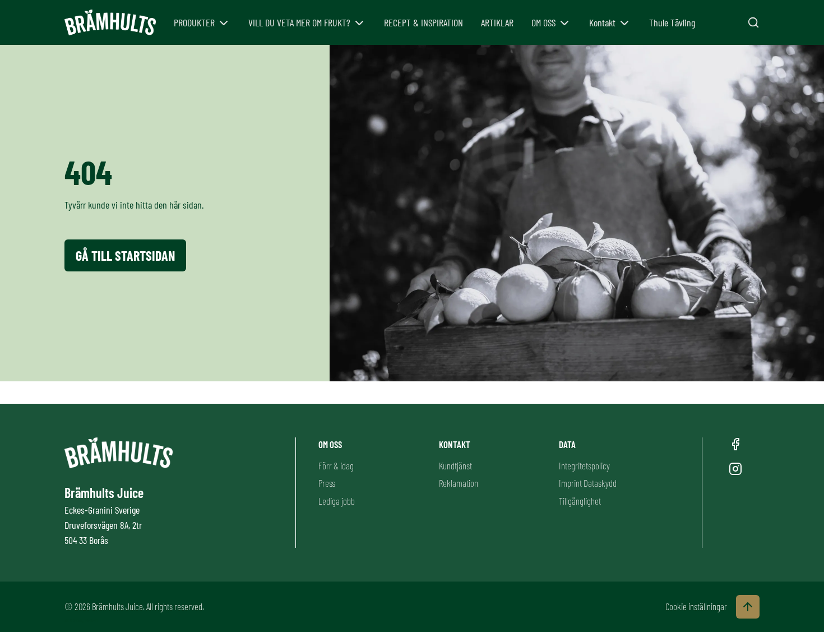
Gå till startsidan (125, 255)
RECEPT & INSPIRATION (423, 22)
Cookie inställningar (696, 606)
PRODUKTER (194, 22)
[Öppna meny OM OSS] (564, 23)
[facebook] (735, 444)
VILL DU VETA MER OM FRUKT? (299, 22)
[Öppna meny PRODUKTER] (223, 23)
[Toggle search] (753, 22)
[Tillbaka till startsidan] (110, 22)
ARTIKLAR (497, 22)
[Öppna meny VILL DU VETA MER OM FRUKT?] (359, 23)
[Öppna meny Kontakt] (624, 23)
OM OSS (543, 22)
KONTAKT (454, 444)
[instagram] (735, 469)
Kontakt (602, 22)
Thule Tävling (672, 22)
